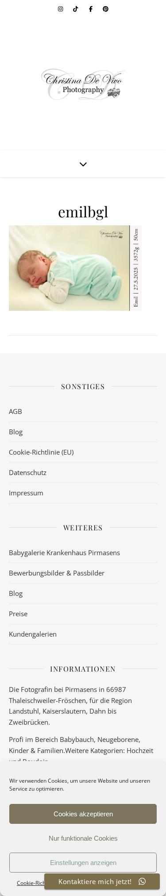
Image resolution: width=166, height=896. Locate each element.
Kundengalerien (33, 634)
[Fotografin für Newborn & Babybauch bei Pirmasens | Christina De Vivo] (83, 84)
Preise (18, 613)
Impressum (26, 492)
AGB (15, 411)
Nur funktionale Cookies (83, 838)
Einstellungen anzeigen (83, 862)
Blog (16, 431)
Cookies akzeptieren (83, 814)
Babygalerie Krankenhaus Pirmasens (64, 552)
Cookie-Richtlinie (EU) (41, 452)
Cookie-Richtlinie (37, 883)
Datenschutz (27, 472)
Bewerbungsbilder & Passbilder (56, 572)
